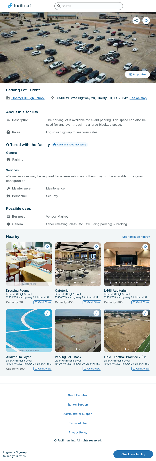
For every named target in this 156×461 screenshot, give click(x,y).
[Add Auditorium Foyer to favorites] (47, 313)
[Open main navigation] (147, 6)
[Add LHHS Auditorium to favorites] (145, 247)
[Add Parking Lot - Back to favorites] (96, 313)
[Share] (136, 20)
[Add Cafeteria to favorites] (96, 247)
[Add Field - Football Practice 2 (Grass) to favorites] (145, 313)
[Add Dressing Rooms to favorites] (47, 247)
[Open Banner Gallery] (78, 47)
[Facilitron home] (19, 8)
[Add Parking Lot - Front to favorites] (146, 20)
